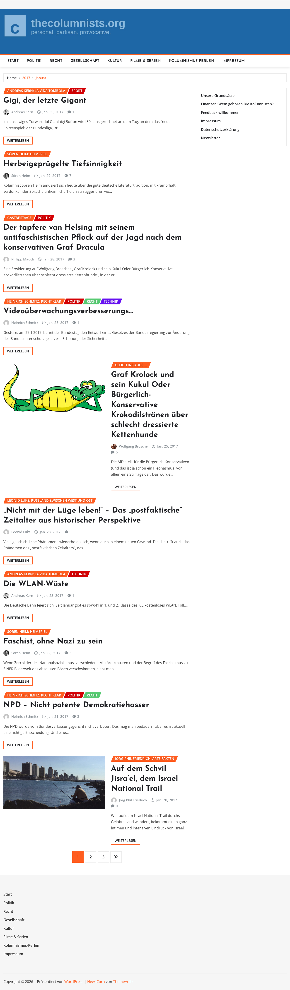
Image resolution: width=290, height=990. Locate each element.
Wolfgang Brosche (133, 446)
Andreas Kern (22, 112)
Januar (41, 77)
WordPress (73, 981)
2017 (26, 77)
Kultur (114, 61)
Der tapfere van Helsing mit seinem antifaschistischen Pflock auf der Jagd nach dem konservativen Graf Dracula (92, 238)
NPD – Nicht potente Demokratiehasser (76, 705)
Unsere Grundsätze (217, 95)
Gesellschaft (84, 61)
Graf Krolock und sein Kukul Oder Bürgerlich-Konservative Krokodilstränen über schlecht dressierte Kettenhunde (149, 405)
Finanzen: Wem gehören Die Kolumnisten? (237, 103)
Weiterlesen (18, 140)
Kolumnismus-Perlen (191, 61)
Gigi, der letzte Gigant (44, 101)
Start (13, 61)
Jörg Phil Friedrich (133, 800)
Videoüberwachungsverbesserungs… (68, 311)
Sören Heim (20, 175)
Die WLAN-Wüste (36, 584)
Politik (34, 61)
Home (12, 77)
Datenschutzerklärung (220, 129)
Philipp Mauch (22, 259)
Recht (56, 61)
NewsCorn (96, 981)
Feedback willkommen (220, 112)
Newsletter (210, 138)
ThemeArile (123, 981)
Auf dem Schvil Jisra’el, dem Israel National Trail (144, 779)
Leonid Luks (20, 532)
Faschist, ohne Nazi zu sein (53, 642)
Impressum (233, 61)
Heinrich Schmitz (24, 322)
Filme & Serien (145, 61)
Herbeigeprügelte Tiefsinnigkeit (62, 164)
